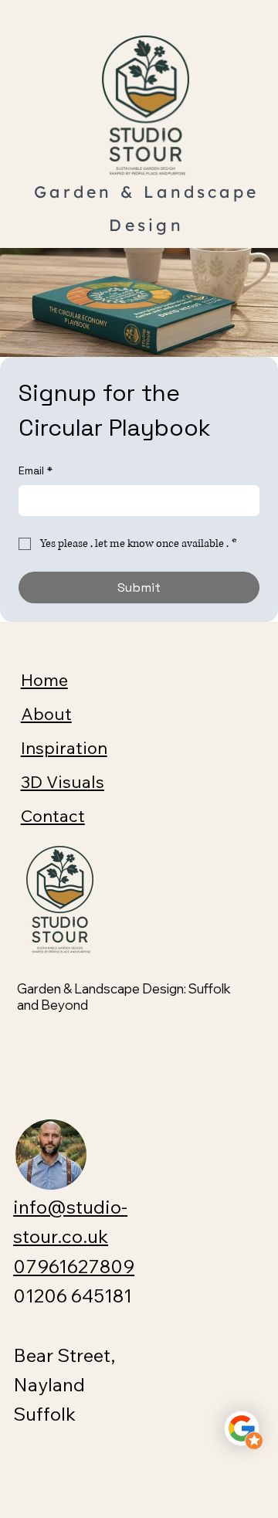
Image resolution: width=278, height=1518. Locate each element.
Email (36, 470)
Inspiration (64, 748)
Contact (53, 816)
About (46, 714)
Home (44, 680)
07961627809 (73, 1266)
